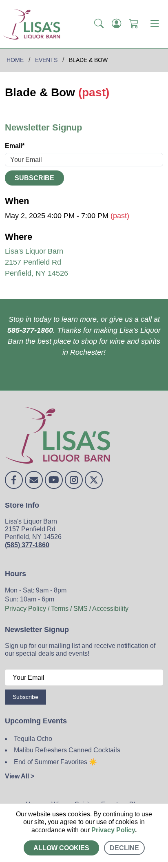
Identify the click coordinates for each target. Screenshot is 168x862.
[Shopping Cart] (134, 24)
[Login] (116, 24)
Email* (14, 145)
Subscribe (34, 178)
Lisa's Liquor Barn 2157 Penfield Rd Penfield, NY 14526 (36, 262)
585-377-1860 (30, 330)
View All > (19, 776)
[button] (99, 24)
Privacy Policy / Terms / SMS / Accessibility (66, 608)
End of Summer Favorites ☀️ (55, 761)
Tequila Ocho (33, 738)
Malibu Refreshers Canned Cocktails (67, 750)
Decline (124, 847)
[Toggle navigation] (154, 24)
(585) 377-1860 (27, 545)
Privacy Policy (113, 830)
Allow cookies (61, 847)
